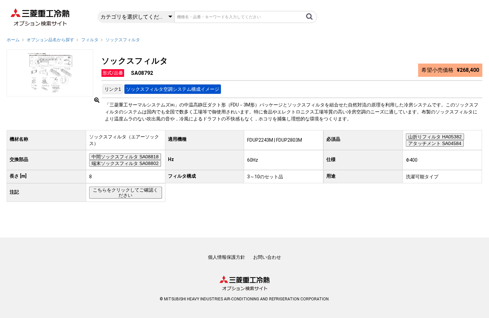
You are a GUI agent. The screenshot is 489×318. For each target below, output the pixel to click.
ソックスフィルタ (122, 39)
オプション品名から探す (50, 39)
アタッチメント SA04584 (434, 143)
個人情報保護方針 (226, 257)
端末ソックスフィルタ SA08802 (125, 163)
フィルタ (89, 39)
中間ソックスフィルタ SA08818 (125, 156)
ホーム (13, 39)
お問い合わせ (267, 257)
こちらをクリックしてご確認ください (125, 192)
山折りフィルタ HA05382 (435, 136)
